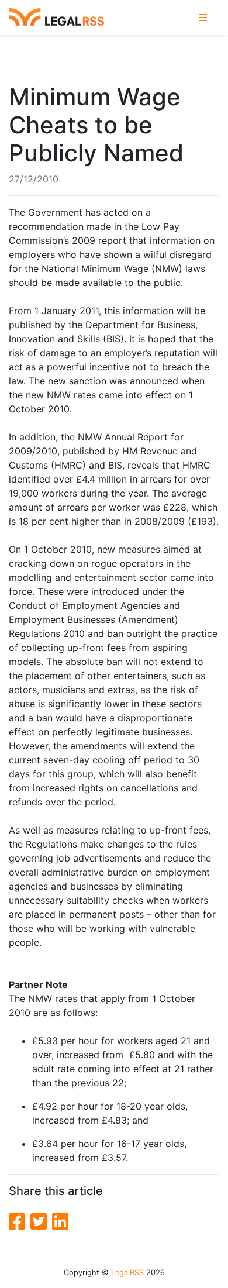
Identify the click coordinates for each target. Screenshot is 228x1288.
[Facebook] (19, 1221)
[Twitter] (41, 1221)
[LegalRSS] (56, 17)
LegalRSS (127, 1272)
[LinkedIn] (60, 1221)
